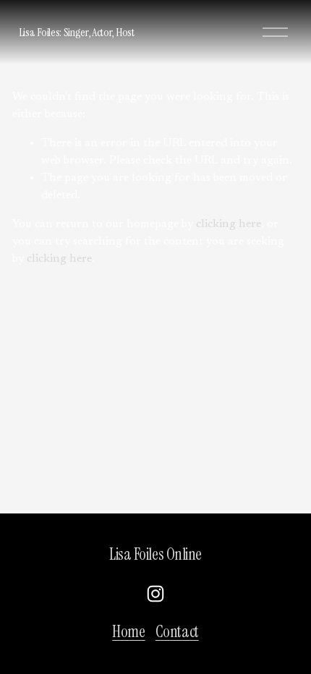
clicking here (228, 224)
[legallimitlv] (155, 593)
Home (128, 632)
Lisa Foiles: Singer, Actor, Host (77, 32)
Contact (177, 632)
